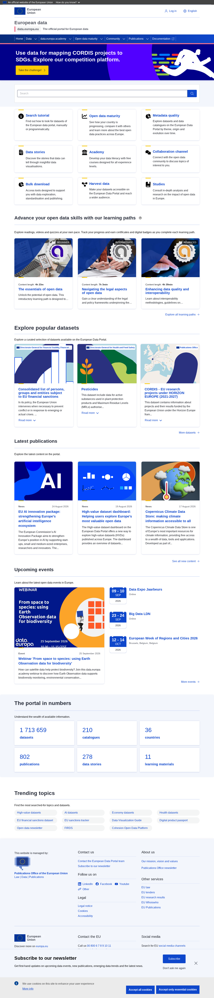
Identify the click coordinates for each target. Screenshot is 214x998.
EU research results (153, 897)
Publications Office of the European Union (41, 873)
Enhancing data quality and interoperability (167, 291)
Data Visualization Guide (127, 820)
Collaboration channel (170, 151)
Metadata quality (166, 115)
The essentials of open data (40, 289)
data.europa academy (53, 38)
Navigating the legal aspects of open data (104, 291)
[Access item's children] (35, 38)
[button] (190, 11)
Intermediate (124, 242)
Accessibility (85, 916)
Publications (136, 38)
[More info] (140, 216)
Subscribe (174, 958)
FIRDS (69, 828)
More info (27, 988)
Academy (96, 152)
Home (19, 38)
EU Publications (151, 907)
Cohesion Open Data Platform (130, 828)
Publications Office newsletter (159, 868)
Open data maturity (86, 38)
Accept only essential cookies (178, 989)
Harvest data (99, 183)
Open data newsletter (29, 828)
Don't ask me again (174, 968)
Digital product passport (173, 820)
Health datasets (168, 812)
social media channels (172, 945)
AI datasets (71, 812)
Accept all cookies (140, 989)
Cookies (83, 911)
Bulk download (37, 184)
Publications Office (189, 347)
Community (113, 38)
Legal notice (85, 906)
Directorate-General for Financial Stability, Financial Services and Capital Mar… (46, 347)
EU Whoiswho (149, 902)
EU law (145, 887)
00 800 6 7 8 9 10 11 (99, 945)
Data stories (35, 152)
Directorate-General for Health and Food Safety (112, 347)
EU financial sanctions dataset (35, 820)
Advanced (190, 242)
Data (29, 38)
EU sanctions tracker (77, 820)
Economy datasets (123, 812)
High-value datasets (29, 812)
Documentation (161, 38)
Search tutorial (37, 115)
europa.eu (42, 946)
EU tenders (148, 892)
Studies (159, 184)
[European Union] (27, 11)
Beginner (63, 242)
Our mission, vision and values (159, 861)
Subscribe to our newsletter (94, 866)
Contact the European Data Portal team (101, 861)
